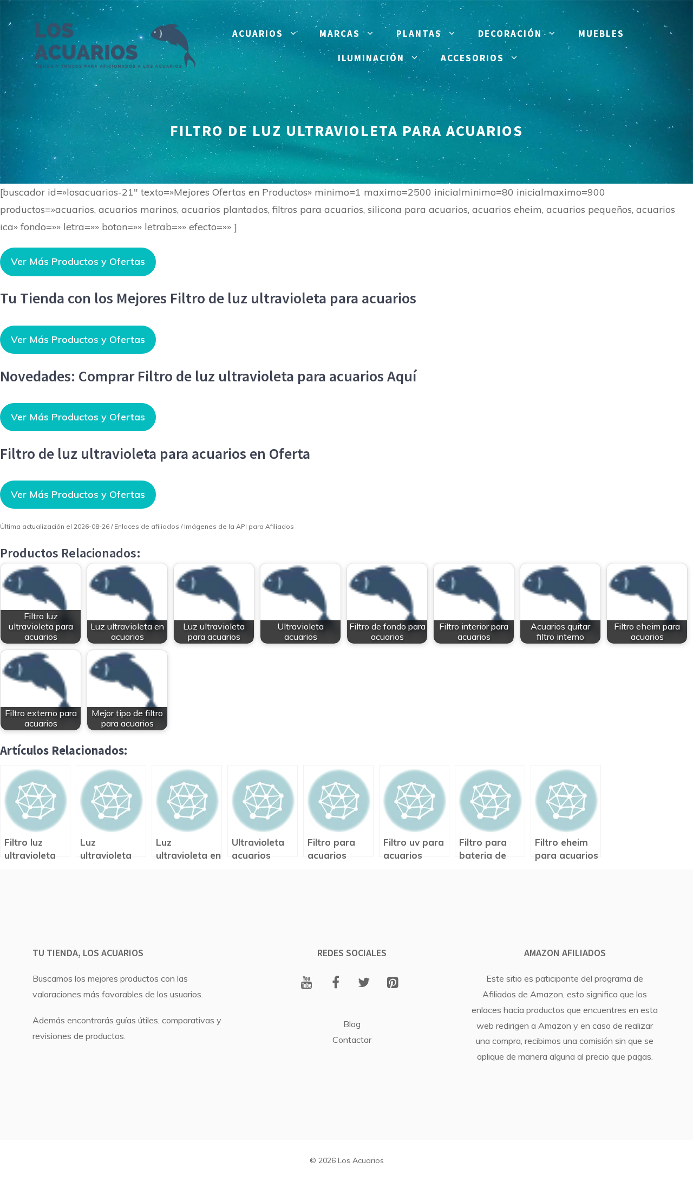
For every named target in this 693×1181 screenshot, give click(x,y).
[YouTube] (307, 983)
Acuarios (257, 34)
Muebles (601, 34)
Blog (352, 1023)
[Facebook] (335, 983)
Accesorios (472, 58)
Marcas (339, 34)
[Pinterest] (393, 983)
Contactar (351, 1039)
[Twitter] (364, 983)
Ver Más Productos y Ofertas (78, 261)
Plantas (419, 34)
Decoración (510, 34)
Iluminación (371, 58)
